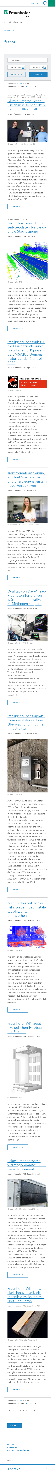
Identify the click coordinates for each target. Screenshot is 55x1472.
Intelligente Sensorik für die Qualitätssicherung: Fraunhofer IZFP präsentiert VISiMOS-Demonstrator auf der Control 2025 (26, 352)
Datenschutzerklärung (18, 1450)
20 (30, 87)
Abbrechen (16, 74)
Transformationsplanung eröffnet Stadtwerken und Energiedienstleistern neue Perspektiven (27, 479)
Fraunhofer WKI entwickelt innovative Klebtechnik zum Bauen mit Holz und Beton (25, 1295)
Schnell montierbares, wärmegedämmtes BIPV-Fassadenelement (26, 1165)
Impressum (12, 1448)
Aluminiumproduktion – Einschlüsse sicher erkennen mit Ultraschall (26, 105)
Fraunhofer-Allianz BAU (13, 22)
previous (13, 1410)
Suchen (38, 74)
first (9, 1410)
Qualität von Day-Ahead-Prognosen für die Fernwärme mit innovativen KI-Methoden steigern (26, 597)
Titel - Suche (45, 3)
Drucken (14, 1426)
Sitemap (10, 1445)
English (34, 3)
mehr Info (17, 207)
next (33, 1410)
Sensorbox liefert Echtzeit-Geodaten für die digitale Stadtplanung (26, 227)
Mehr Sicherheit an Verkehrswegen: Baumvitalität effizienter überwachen (26, 909)
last (37, 1410)
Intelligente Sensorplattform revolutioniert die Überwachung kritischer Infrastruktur (26, 722)
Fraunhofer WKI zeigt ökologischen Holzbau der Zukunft (24, 1027)
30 (35, 87)
